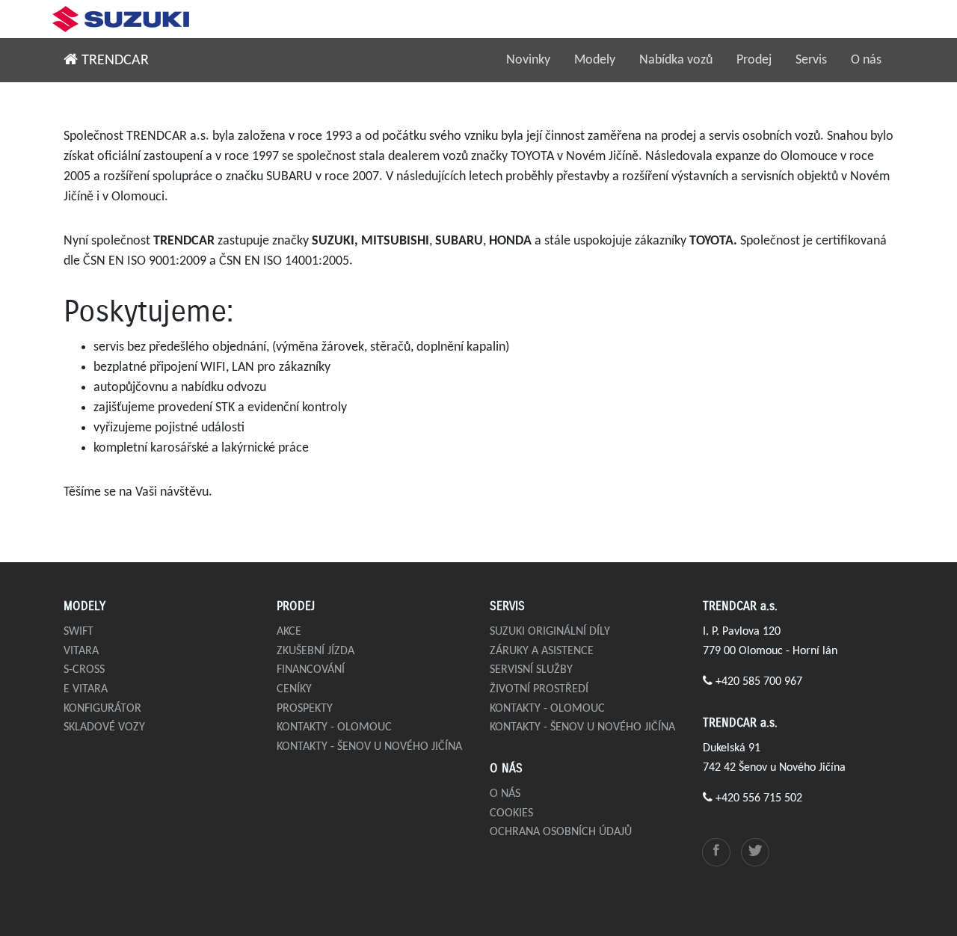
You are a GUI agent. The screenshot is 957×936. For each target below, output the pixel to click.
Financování (311, 670)
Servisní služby (531, 670)
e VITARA (86, 689)
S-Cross (84, 670)
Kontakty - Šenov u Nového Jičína (369, 747)
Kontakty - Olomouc (334, 727)
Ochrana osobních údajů (561, 832)
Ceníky (294, 689)
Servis (811, 60)
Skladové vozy (104, 727)
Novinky (528, 60)
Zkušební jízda (315, 651)
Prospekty (305, 709)
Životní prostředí (539, 689)
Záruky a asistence (542, 651)
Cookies (511, 813)
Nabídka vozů (676, 60)
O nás (866, 60)
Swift (78, 632)
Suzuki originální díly (550, 632)
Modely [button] (594, 60)
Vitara (81, 651)
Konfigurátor (102, 709)
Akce (289, 632)
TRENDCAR (113, 60)
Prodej (754, 60)
